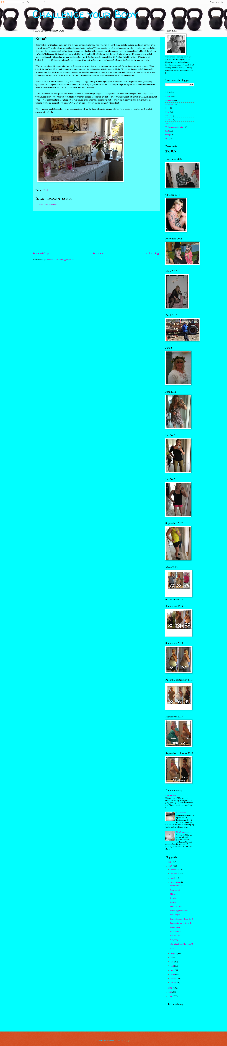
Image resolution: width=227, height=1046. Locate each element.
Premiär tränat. (176, 886)
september (175, 882)
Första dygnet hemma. (179, 911)
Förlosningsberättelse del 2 (181, 919)
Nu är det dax (175, 931)
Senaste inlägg (41, 253)
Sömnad (168, 119)
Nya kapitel (175, 936)
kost (167, 131)
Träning (168, 123)
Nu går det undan (183, 832)
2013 (170, 866)
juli (172, 958)
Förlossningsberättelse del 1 (181, 923)
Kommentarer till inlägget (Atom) (60, 259)
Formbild (169, 100)
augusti (174, 953)
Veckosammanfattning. (174, 127)
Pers (167, 112)
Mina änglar (175, 915)
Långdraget (175, 890)
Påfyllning (174, 940)
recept (168, 135)
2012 (170, 988)
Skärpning (174, 894)
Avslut (172, 948)
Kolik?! (173, 902)
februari (174, 978)
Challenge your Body (85, 14)
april (173, 970)
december (175, 870)
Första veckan (176, 906)
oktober (174, 878)
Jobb (167, 108)
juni (172, 962)
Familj (45, 190)
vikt (166, 138)
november (175, 874)
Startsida (98, 253)
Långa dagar (175, 927)
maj (172, 966)
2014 (170, 862)
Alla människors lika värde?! (181, 944)
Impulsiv (173, 898)
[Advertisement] (96, 231)
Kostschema (181, 813)
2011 (170, 992)
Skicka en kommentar (47, 204)
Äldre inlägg (153, 253)
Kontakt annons (171, 795)
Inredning (169, 104)
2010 (170, 996)
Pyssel (168, 116)
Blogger (127, 1041)
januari (174, 983)
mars (173, 974)
